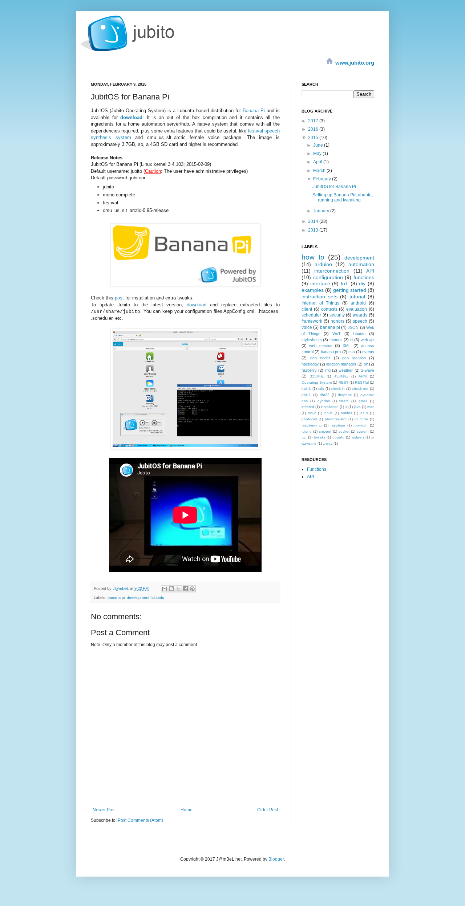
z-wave (367, 370)
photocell (309, 419)
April (318, 161)
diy (362, 283)
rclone (307, 431)
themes (336, 340)
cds (321, 389)
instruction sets (319, 296)
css (351, 352)
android (358, 303)
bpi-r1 (306, 389)
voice (307, 327)
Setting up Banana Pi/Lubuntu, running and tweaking (342, 197)
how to (313, 257)
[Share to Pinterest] (192, 588)
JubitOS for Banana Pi (334, 186)
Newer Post (104, 809)
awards (360, 315)
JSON (353, 327)
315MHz (317, 376)
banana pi (116, 597)
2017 (313, 120)
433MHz (341, 376)
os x (364, 413)
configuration (328, 277)
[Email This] (164, 588)
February (322, 178)
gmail (363, 401)
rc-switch (360, 425)
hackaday (310, 364)
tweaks (320, 437)
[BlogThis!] (171, 588)
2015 (313, 137)
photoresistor (336, 419)
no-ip (328, 413)
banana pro (331, 352)
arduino (323, 264)
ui (351, 340)
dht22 (324, 395)
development (138, 597)
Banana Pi (254, 110)
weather (346, 370)
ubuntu (338, 437)
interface (320, 283)
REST (343, 382)
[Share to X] (178, 588)
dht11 (306, 395)
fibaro (344, 401)
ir (346, 407)
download (196, 304)
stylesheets (312, 340)
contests (329, 309)
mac (370, 407)
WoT (336, 333)
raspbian (338, 425)
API (370, 271)
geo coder (320, 358)
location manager (341, 364)
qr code (361, 419)
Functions (316, 469)
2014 (313, 221)
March (320, 170)
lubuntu (157, 597)
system (362, 431)
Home (187, 809)
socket (344, 431)
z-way (327, 443)
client (307, 309)
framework (312, 321)
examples (313, 290)
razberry (309, 370)
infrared (308, 407)
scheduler (311, 315)
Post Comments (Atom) (140, 820)
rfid (328, 370)
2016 (313, 129)
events (368, 352)
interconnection (331, 271)
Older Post (267, 809)
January (321, 210)
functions (363, 277)
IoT (344, 283)
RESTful (362, 382)
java (357, 407)
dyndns (324, 401)
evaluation (356, 309)
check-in (338, 389)
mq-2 (312, 413)
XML (347, 345)
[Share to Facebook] (185, 588)
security (337, 315)
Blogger (276, 859)
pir (366, 364)
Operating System (317, 382)
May (318, 153)
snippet (325, 431)
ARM (363, 376)
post (119, 298)
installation (330, 407)
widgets (358, 437)
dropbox (345, 395)
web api (367, 340)
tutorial (357, 296)
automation (361, 264)
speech (360, 321)
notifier (346, 413)
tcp (304, 437)
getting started (349, 290)
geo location (354, 358)
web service (320, 345)
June (318, 145)
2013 (313, 230)
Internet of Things (320, 303)
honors (337, 321)
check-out (360, 389)
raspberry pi (312, 425)
